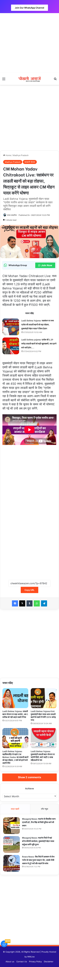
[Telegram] (44, 603)
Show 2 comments (29, 777)
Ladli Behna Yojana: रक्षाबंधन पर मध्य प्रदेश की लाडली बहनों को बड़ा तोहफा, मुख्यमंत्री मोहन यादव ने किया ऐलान (37, 324)
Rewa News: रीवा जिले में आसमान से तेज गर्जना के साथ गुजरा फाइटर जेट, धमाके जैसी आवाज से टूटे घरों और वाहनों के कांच (38, 860)
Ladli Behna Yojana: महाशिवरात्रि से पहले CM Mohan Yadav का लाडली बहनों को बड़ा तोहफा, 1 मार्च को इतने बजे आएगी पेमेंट (15, 757)
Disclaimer (48, 961)
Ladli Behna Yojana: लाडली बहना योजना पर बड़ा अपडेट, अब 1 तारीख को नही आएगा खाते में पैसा (15, 713)
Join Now (46, 265)
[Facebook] (15, 603)
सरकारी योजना (30, 162)
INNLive (31, 956)
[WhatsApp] (37, 603)
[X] (22, 603)
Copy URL (29, 590)
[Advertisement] (29, 43)
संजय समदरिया (12, 215)
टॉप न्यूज (44, 808)
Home (8, 155)
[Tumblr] (29, 603)
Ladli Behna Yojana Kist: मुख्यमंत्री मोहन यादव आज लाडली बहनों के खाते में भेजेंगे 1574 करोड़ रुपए (43, 715)
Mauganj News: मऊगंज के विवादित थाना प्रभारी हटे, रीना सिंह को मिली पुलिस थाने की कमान (39, 822)
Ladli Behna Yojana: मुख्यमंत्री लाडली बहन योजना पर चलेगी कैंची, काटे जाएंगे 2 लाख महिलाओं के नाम (43, 755)
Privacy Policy (35, 961)
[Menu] (3, 79)
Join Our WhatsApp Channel (29, 7)
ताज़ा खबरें (15, 808)
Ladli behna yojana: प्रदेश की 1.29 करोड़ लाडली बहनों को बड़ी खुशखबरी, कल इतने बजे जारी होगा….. (38, 343)
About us (10, 961)
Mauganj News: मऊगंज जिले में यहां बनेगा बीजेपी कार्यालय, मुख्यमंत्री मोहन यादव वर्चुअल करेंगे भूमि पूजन (38, 841)
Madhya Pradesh (21, 155)
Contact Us (21, 961)
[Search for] (55, 79)
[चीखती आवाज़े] (29, 79)
